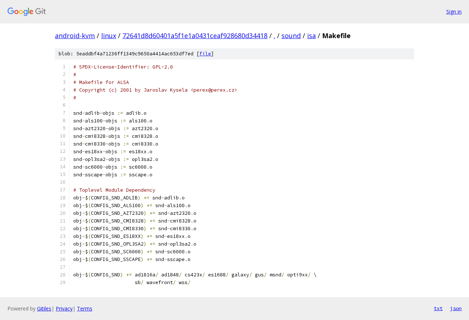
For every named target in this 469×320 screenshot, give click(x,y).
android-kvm (75, 35)
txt (438, 308)
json (456, 308)
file (205, 54)
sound (291, 35)
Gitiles (44, 308)
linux (108, 35)
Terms (84, 308)
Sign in (454, 11)
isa (311, 35)
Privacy (64, 308)
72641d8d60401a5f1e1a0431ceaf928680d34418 (194, 35)
